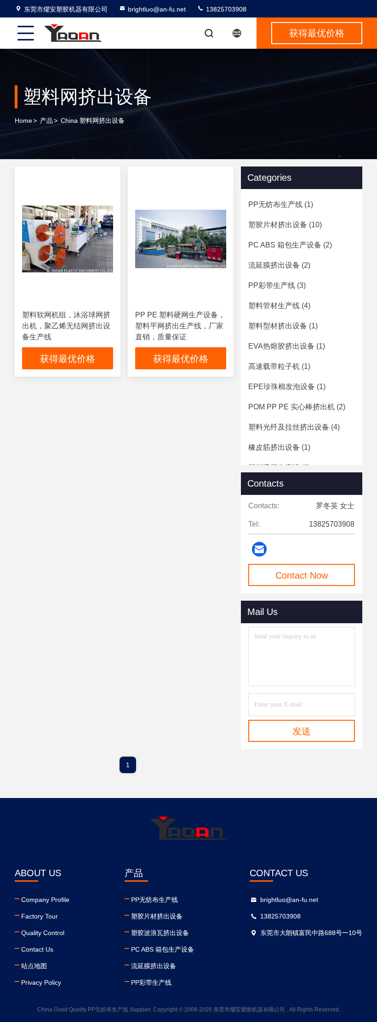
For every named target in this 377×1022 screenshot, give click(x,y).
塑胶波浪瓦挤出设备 (160, 932)
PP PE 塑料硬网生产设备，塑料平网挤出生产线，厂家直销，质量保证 (180, 326)
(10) (285, 225)
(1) (280, 204)
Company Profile (45, 899)
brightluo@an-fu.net (157, 9)
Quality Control (42, 932)
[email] (259, 549)
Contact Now (301, 575)
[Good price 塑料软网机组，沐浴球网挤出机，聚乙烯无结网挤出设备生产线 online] (67, 239)
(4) (279, 306)
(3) (277, 285)
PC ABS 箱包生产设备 (162, 949)
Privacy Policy (41, 982)
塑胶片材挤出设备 (157, 916)
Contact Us (37, 949)
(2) (290, 245)
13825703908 (225, 9)
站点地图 (34, 966)
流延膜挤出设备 (153, 966)
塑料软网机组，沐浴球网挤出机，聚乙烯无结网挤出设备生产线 (66, 326)
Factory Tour (39, 916)
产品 (46, 120)
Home (23, 120)
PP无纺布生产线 (154, 899)
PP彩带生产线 (151, 982)
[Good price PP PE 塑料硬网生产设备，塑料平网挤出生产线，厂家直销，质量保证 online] (180, 239)
